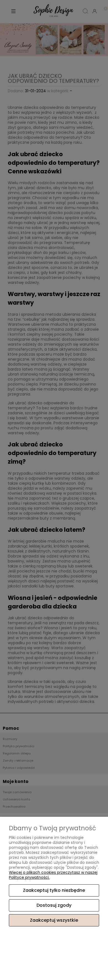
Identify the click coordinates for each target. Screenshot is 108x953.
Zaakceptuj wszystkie (54, 920)
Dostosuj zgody (54, 905)
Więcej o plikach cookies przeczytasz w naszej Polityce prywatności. (53, 875)
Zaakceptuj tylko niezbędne (54, 890)
